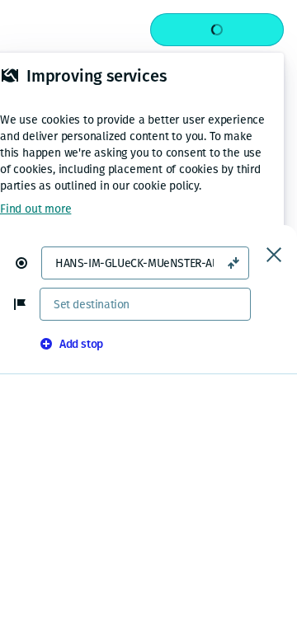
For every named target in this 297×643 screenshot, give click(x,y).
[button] (28, 262)
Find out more (35, 209)
